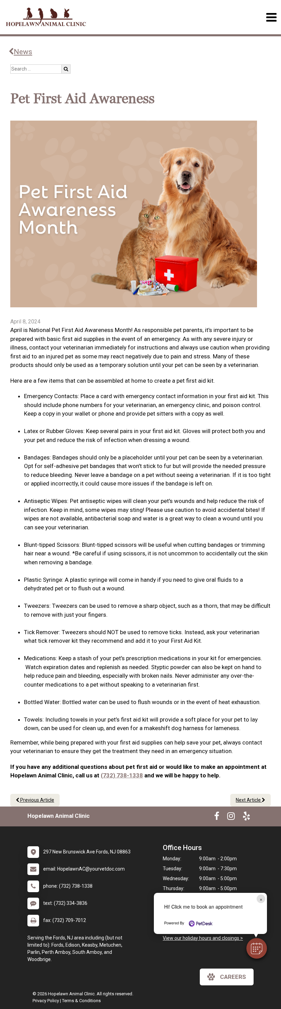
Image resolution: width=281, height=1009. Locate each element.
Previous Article (36, 800)
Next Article (249, 800)
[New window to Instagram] (231, 817)
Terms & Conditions (81, 1000)
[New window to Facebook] (217, 817)
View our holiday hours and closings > (203, 938)
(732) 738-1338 (122, 775)
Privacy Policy (46, 1000)
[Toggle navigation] (271, 17)
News (23, 52)
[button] (256, 948)
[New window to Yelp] (246, 817)
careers (233, 976)
